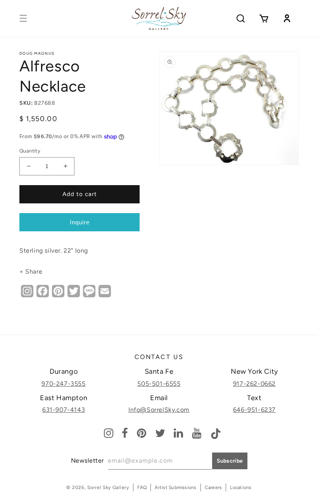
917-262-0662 (254, 383)
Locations (240, 487)
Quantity (29, 151)
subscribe (230, 461)
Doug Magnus (36, 53)
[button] (23, 18)
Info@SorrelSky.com (159, 409)
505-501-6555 (158, 383)
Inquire (80, 222)
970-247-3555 (63, 383)
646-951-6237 (254, 409)
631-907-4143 (63, 409)
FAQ (142, 487)
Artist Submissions (175, 487)
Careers (213, 487)
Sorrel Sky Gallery (108, 487)
